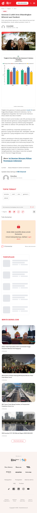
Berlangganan (22, 3)
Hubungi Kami (7, 479)
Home (2, 8)
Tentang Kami (18, 479)
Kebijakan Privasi (14, 500)
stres (19, 194)
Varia (15, 8)
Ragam (9, 8)
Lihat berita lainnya (18, 441)
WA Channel (21, 172)
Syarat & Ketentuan (30, 500)
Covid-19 (29, 110)
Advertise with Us (29, 479)
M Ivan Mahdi (9, 26)
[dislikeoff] (31, 207)
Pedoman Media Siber (22, 500)
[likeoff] (33, 207)
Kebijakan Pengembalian (7, 500)
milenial (6, 198)
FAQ (14, 483)
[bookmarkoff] (34, 211)
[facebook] (9, 211)
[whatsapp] (18, 211)
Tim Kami (21, 483)
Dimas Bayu (13, 176)
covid (13, 194)
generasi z (25, 194)
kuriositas (6, 194)
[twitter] (14, 211)
